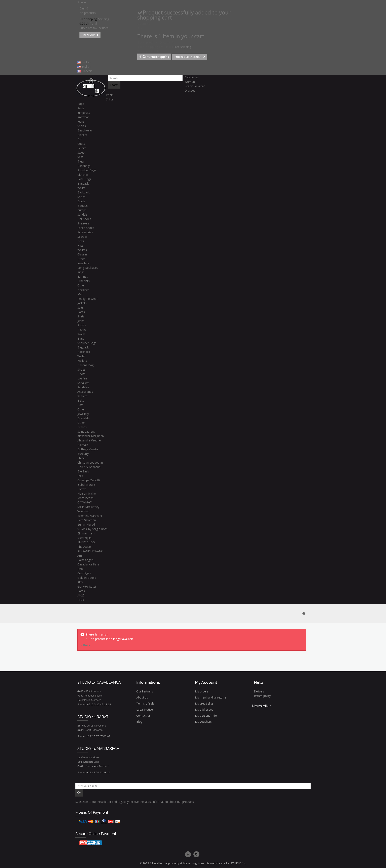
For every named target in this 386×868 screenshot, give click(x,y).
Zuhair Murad (86, 524)
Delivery (259, 691)
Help (258, 682)
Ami (79, 555)
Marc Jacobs (85, 498)
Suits (80, 307)
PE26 (80, 600)
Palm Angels (85, 560)
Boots (81, 201)
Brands (82, 427)
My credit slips (204, 703)
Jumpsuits (83, 113)
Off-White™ (84, 502)
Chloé (81, 458)
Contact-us (143, 715)
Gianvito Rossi (86, 586)
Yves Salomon (86, 520)
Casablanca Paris (88, 564)
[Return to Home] (304, 613)
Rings (80, 272)
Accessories (85, 232)
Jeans (80, 121)
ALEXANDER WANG (90, 551)
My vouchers (203, 721)
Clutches (82, 175)
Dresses (190, 90)
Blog (139, 721)
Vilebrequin (84, 538)
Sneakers (83, 223)
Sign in (81, 2)
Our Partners (144, 691)
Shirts (109, 99)
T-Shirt (81, 330)
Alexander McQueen (90, 436)
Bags (80, 161)
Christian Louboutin (90, 462)
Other (81, 259)
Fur (79, 139)
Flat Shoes (84, 219)
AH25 (80, 595)
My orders (201, 691)
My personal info (206, 715)
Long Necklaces (87, 268)
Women (190, 82)
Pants (110, 95)
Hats (80, 245)
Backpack (83, 192)
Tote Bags (84, 179)
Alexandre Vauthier (89, 440)
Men (80, 294)
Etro (80, 569)
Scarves (82, 237)
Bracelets (83, 281)
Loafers (82, 378)
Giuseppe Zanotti (88, 480)
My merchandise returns (211, 697)
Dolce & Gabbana (89, 467)
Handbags (83, 166)
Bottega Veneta (87, 449)
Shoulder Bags (86, 170)
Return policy (262, 696)
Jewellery (83, 263)
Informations (148, 682)
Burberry (83, 454)
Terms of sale (145, 703)
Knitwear (83, 117)
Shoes (81, 197)
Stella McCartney (88, 507)
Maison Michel (86, 493)
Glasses (82, 254)
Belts (80, 241)
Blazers (82, 135)
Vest (80, 157)
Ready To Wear (195, 86)
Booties (82, 206)
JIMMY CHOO (86, 542)
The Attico (84, 547)
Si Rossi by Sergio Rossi (92, 529)
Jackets (82, 303)
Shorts (81, 126)
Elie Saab (83, 471)
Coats (81, 144)
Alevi (80, 582)
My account (206, 682)
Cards (81, 591)
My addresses (204, 709)
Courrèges (84, 573)
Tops (80, 104)
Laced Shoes (85, 228)
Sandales (83, 387)
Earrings (82, 276)
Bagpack (83, 183)
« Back (85, 645)
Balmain (82, 445)
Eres (80, 476)
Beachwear (84, 130)
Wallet (81, 188)
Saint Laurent (86, 431)
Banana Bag (85, 365)
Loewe (81, 489)
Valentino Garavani (89, 516)
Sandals (82, 214)
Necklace (83, 290)
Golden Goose (86, 578)
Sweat (81, 152)
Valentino (83, 511)
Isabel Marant (86, 485)
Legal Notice (144, 709)
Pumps (81, 210)
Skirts (80, 108)
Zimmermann (86, 533)
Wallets (82, 250)
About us (142, 697)
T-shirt (81, 148)
